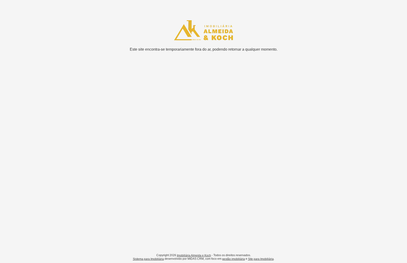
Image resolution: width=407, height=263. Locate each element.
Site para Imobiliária (261, 259)
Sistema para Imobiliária (148, 259)
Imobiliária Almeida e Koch (194, 255)
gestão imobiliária (233, 259)
